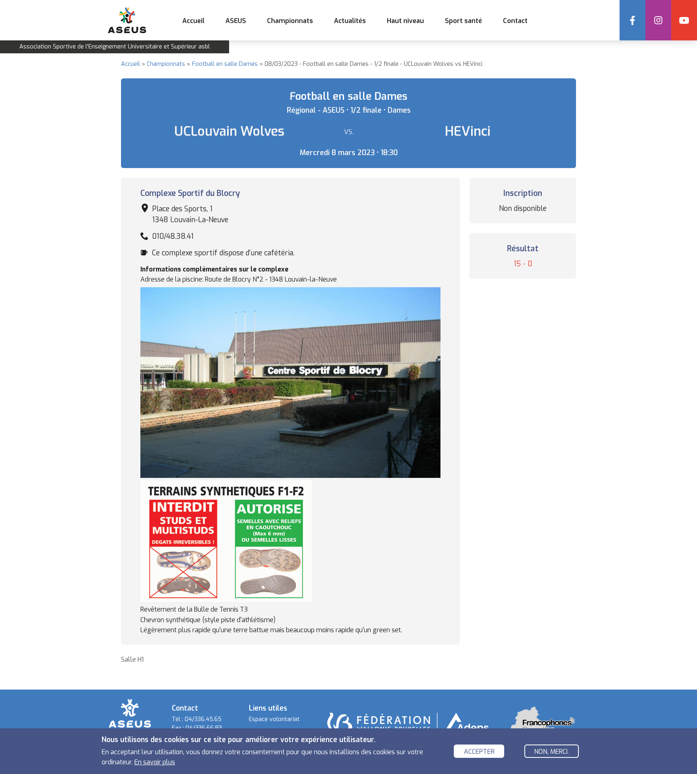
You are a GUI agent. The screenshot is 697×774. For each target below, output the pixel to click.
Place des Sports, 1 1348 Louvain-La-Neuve (190, 214)
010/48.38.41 (173, 236)
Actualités (350, 21)
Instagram (658, 20)
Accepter (479, 751)
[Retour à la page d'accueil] (130, 713)
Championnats (166, 64)
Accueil (193, 21)
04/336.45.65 (203, 719)
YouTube (684, 20)
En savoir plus (154, 762)
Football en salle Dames (225, 64)
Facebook (632, 20)
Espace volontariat (274, 719)
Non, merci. (551, 751)
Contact (515, 21)
